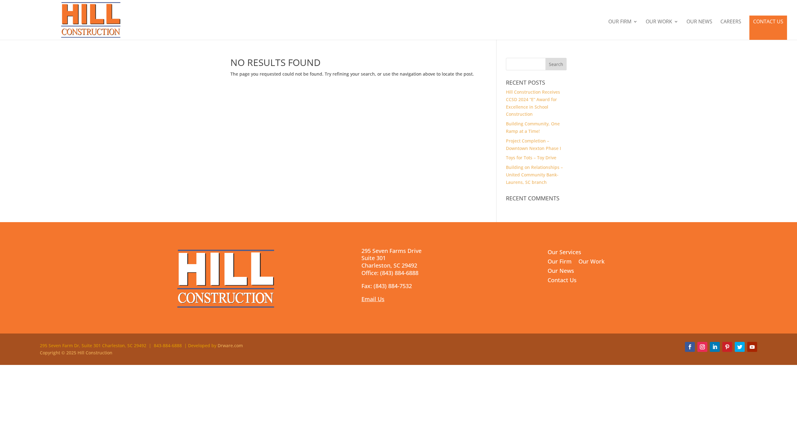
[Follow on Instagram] (702, 347)
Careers (730, 22)
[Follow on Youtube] (752, 347)
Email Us (372, 299)
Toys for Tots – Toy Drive (531, 158)
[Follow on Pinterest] (727, 347)
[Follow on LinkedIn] (715, 347)
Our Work (659, 22)
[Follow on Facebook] (690, 347)
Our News (699, 22)
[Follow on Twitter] (740, 347)
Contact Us (768, 21)
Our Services (564, 253)
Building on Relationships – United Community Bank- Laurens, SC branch (534, 174)
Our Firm (619, 22)
